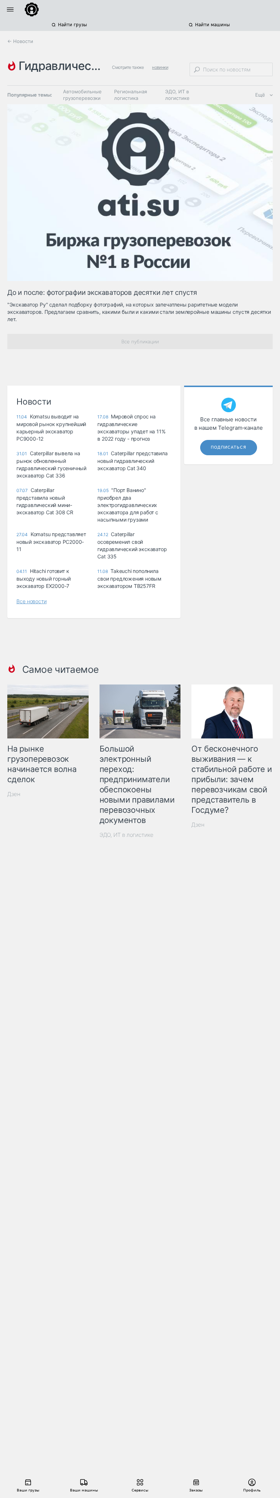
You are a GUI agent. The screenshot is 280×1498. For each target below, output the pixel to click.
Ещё (260, 95)
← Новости (20, 41)
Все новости (31, 601)
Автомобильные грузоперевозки (82, 95)
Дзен (13, 794)
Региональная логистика (130, 95)
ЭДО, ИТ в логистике (177, 95)
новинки (160, 67)
